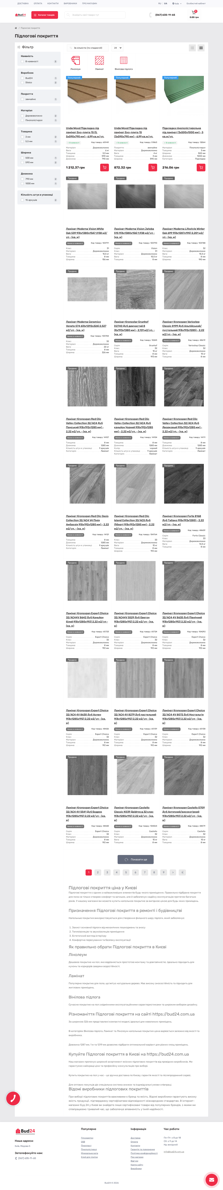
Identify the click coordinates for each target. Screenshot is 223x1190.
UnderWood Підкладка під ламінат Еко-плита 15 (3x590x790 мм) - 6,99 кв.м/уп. (133, 132)
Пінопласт (86, 1145)
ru (159, 3)
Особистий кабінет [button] (196, 3)
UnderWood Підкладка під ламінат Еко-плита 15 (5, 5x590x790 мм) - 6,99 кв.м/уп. (85, 132)
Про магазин (89, 3)
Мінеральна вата (89, 1153)
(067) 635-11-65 (165, 14)
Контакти (53, 3)
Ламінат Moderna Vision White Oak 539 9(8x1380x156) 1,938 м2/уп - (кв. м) (86, 233)
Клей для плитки (89, 1157)
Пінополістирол (89, 1149)
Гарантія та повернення (143, 1149)
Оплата (38, 3)
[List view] (192, 47)
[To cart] (104, 167)
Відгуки (134, 1161)
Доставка (23, 3)
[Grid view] (201, 47)
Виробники (70, 3)
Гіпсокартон (87, 1138)
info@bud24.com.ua (174, 1151)
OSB (83, 1142)
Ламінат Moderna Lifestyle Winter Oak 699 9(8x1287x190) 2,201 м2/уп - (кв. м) (183, 233)
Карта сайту (137, 1165)
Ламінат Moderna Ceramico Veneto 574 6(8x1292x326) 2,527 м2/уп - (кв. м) (86, 326)
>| (182, 872)
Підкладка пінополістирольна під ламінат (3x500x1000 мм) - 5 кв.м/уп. (182, 132)
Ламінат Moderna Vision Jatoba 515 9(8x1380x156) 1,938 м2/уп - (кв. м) (134, 233)
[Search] (68, 14)
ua (165, 3)
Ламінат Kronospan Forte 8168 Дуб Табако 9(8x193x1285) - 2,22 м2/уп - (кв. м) (183, 520)
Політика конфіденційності (144, 1153)
